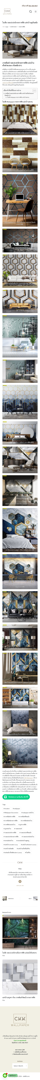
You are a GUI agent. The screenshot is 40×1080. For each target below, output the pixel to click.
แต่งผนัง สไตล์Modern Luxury (13, 852)
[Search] (30, 11)
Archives (20, 1061)
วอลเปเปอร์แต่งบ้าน (28, 836)
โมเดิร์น (27, 852)
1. (20, 1052)
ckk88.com (26, 1076)
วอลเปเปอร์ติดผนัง (7, 82)
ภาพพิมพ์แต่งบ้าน (26, 820)
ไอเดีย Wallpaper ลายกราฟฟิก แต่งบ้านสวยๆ (18, 97)
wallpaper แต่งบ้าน (27, 812)
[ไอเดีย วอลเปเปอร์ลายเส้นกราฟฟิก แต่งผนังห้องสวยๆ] (20, 932)
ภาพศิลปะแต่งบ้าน (9, 824)
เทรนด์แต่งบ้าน (8, 840)
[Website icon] (20, 881)
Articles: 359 (20, 885)
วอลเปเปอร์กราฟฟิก (10, 832)
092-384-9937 (33, 6)
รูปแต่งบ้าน (7, 828)
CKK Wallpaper (28, 778)
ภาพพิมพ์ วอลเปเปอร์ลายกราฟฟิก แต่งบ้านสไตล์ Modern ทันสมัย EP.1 (19, 94)
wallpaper (16, 808)
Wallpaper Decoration (11, 812)
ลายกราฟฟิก (22, 26)
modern (7, 808)
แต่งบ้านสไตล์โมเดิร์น (23, 848)
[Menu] (36, 11)
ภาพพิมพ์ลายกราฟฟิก (11, 820)
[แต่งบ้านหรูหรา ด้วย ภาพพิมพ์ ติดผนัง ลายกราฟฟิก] (20, 977)
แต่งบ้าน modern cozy (11, 844)
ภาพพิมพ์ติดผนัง (24, 816)
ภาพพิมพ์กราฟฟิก (9, 816)
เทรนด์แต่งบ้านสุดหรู (22, 840)
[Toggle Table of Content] (33, 90)
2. (20, 1054)
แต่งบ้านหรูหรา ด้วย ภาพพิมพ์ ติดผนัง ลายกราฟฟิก (18, 997)
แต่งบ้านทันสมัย (9, 848)
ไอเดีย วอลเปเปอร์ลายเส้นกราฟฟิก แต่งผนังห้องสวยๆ (19, 953)
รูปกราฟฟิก (22, 824)
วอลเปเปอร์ (18, 828)
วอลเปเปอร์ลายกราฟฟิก (11, 836)
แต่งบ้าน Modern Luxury (28, 844)
